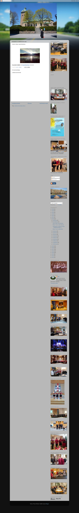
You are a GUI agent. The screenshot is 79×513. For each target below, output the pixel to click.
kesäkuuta (55, 237)
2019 (53, 246)
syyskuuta (55, 232)
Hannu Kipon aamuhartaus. (58, 223)
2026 (53, 209)
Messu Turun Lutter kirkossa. (58, 224)
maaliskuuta (55, 242)
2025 (53, 210)
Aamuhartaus (26, 65)
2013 (53, 255)
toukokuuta (55, 239)
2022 (53, 215)
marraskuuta (55, 221)
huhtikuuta (55, 240)
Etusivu (30, 103)
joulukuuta (55, 220)
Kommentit (54, 179)
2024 (53, 212)
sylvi (58, 276)
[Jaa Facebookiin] (28, 67)
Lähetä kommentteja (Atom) (19, 105)
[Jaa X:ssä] (27, 67)
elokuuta (55, 234)
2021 (53, 217)
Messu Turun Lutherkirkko (58, 229)
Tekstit (53, 177)
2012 (53, 257)
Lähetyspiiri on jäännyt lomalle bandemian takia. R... (58, 227)
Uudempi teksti (16, 103)
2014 (53, 254)
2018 (53, 247)
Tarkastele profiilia (54, 283)
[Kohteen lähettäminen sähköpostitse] (24, 67)
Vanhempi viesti (43, 103)
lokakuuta (55, 231)
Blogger (47, 503)
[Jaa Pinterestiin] (29, 67)
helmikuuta (55, 244)
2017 (53, 249)
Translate (60, 204)
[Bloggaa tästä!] (25, 67)
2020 (53, 218)
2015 (53, 252)
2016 (53, 250)
